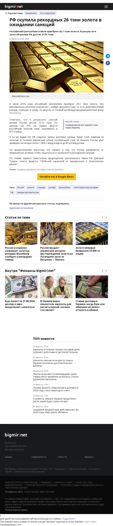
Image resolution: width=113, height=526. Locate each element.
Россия (20, 187)
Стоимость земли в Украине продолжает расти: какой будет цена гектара (54, 400)
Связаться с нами (63, 482)
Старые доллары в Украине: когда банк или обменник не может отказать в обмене (90, 305)
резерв (52, 187)
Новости (62, 456)
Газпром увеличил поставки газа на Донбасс (40, 169)
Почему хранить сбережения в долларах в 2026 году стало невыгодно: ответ (55, 389)
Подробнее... (69, 518)
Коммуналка (31, 13)
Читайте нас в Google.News (57, 176)
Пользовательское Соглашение (42, 484)
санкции (41, 187)
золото (30, 187)
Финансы (88, 456)
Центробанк (64, 187)
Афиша (8, 456)
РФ (12, 192)
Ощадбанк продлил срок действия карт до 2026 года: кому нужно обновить (55, 411)
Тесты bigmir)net (47, 13)
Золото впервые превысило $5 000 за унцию (88, 250)
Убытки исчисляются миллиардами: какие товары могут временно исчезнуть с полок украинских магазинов (55, 376)
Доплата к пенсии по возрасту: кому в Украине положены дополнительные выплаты (53, 363)
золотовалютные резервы (86, 187)
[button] (102, 217)
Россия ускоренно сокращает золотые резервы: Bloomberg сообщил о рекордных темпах (18, 253)
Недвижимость (39, 456)
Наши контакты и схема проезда (21, 482)
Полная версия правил (16, 509)
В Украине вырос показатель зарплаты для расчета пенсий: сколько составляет (55, 305)
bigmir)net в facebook (21, 208)
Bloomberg (15, 112)
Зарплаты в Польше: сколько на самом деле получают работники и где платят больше (56, 351)
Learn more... (90, 521)
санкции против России (28, 192)
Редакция (46, 482)
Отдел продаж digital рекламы (39, 491)
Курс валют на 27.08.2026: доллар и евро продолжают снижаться (20, 304)
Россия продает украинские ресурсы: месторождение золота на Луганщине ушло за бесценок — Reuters (56, 253)
